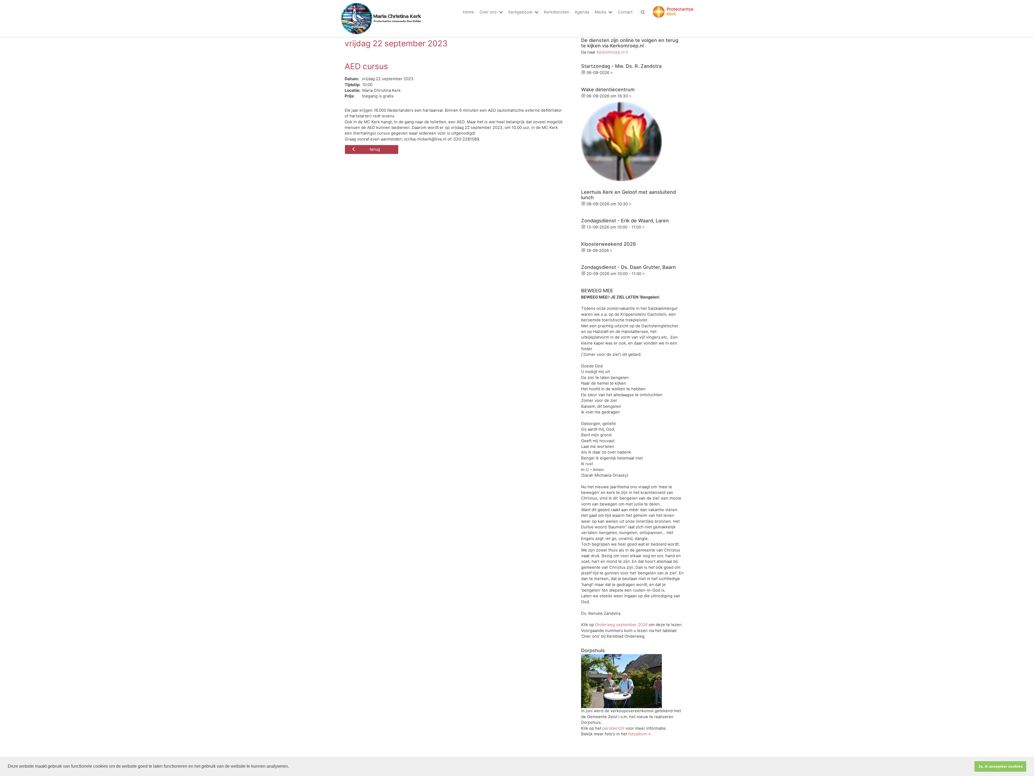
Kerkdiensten (556, 12)
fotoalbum (637, 734)
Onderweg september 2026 (621, 624)
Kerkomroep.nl (611, 52)
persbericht (613, 728)
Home (468, 12)
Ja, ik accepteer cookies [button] (1000, 766)
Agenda (582, 12)
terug (375, 149)
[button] (291, 767)
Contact (625, 12)
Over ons (488, 12)
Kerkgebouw (520, 12)
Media (600, 12)
